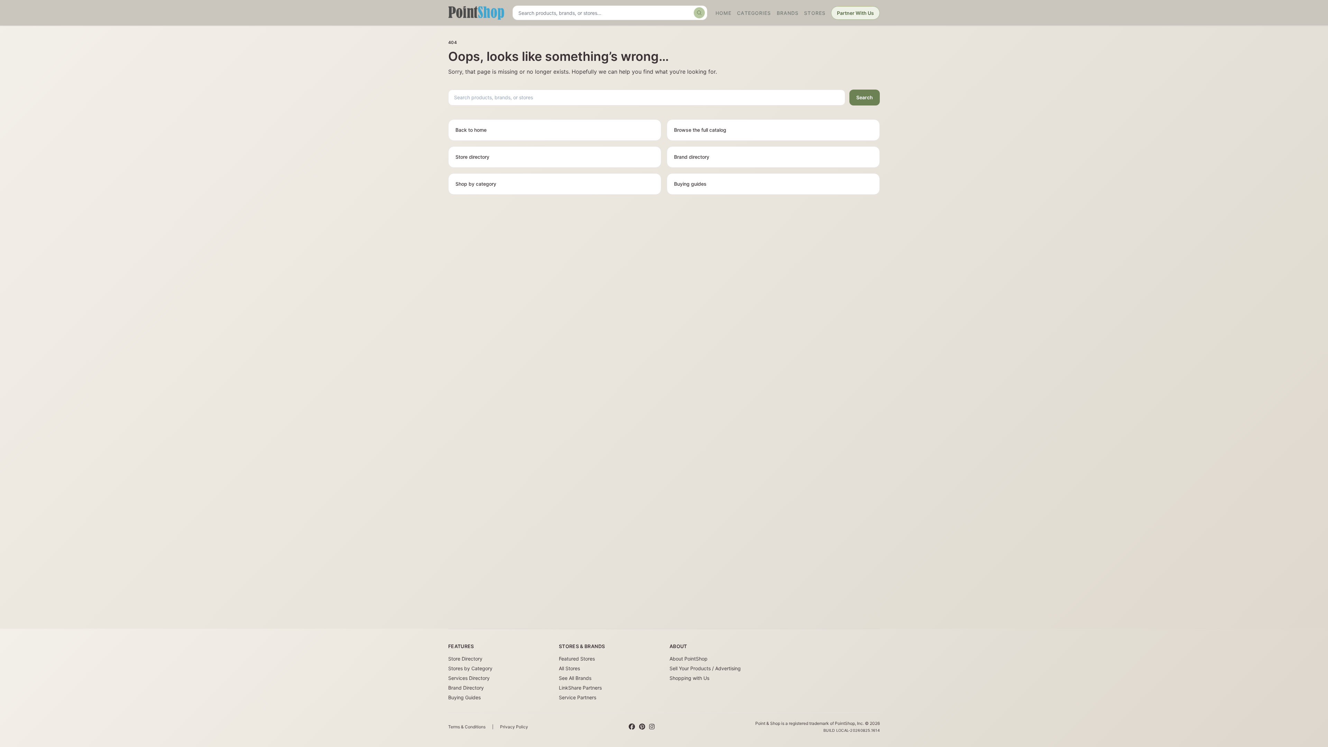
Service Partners (577, 697)
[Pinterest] (642, 727)
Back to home (471, 130)
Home (723, 13)
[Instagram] (652, 727)
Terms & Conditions (467, 726)
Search (864, 97)
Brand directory (691, 157)
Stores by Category (470, 668)
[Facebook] (632, 727)
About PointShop (689, 659)
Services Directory (469, 678)
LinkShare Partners (580, 688)
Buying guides (690, 184)
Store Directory (465, 659)
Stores (815, 13)
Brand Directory (466, 688)
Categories (754, 13)
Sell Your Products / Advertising (705, 668)
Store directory (472, 157)
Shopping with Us (689, 678)
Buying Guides (464, 697)
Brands (788, 13)
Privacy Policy (514, 726)
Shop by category (475, 184)
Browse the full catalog (700, 130)
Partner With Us (855, 13)
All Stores (569, 668)
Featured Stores (577, 659)
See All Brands (575, 678)
